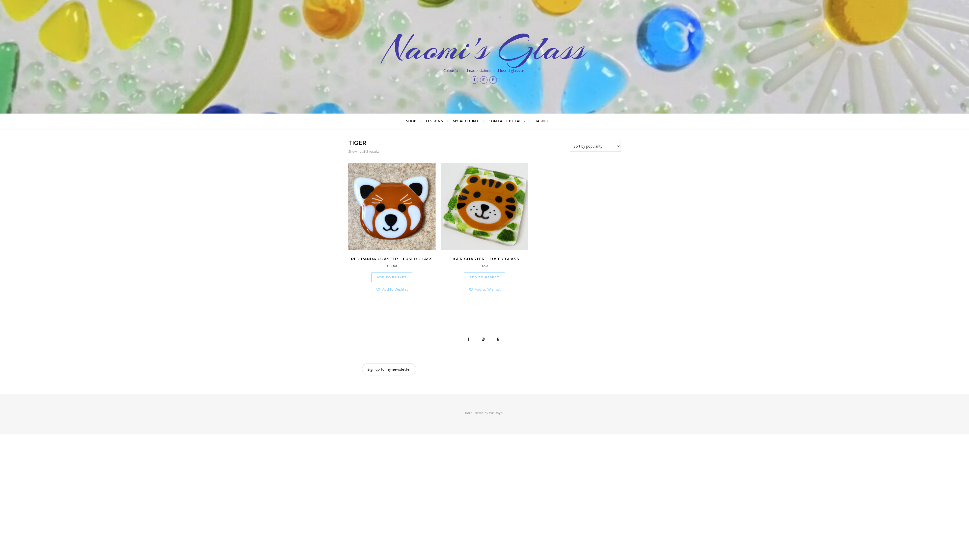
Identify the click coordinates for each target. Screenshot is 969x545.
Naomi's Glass (484, 48)
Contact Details (507, 121)
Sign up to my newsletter (389, 369)
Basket (541, 121)
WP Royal (496, 413)
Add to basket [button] (392, 277)
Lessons (434, 121)
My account (466, 121)
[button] (392, 289)
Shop (411, 121)
